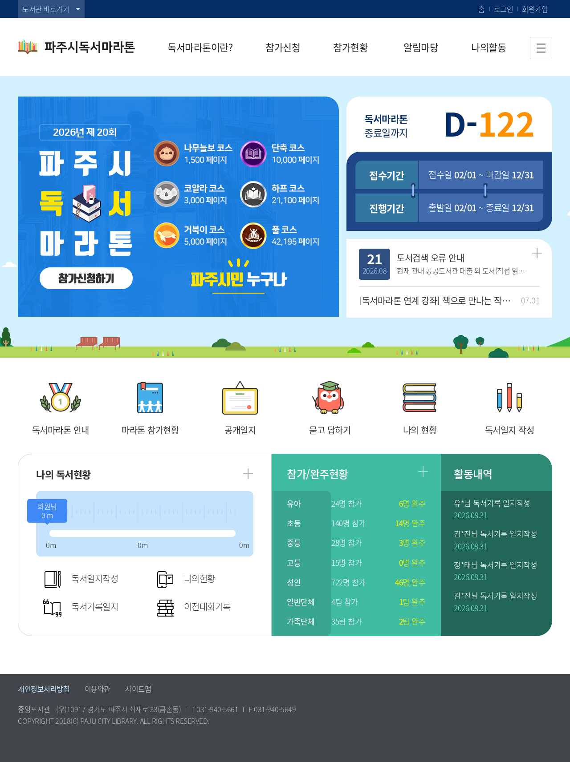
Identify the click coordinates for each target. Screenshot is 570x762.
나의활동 (488, 47)
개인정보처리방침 (43, 688)
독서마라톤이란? (199, 47)
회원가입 (535, 9)
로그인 (503, 9)
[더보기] (537, 253)
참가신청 (282, 47)
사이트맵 (138, 688)
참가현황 (350, 47)
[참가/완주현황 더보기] (423, 471)
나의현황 (199, 578)
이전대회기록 (207, 606)
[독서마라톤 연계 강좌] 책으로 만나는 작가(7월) (438, 300)
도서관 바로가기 (45, 9)
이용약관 (97, 688)
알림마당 (420, 47)
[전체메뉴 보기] (541, 48)
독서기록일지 (94, 606)
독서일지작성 (94, 578)
